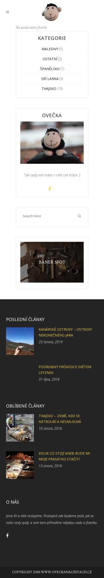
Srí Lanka (50, 78)
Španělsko (50, 68)
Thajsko (49, 88)
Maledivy (50, 49)
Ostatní (50, 59)
